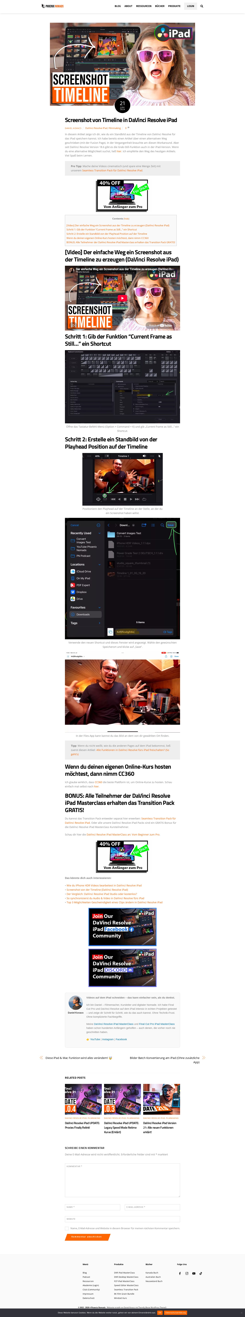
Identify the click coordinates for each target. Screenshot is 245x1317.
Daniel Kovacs (73, 128)
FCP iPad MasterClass (124, 1281)
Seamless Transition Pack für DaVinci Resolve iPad (112, 170)
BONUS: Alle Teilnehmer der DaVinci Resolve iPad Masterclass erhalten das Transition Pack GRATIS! (120, 242)
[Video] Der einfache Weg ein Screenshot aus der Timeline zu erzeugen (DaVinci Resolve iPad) (117, 225)
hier (119, 151)
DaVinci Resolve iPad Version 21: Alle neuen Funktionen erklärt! (159, 1127)
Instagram (108, 1039)
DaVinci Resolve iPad (96, 128)
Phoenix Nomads (98, 1307)
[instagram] (187, 1273)
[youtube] (194, 1273)
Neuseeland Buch (154, 1281)
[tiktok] (201, 1273)
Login (190, 6)
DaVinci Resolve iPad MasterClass (113, 1024)
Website (71, 1219)
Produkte (174, 6)
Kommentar (74, 1166)
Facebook (121, 1039)
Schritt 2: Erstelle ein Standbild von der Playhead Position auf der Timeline (106, 233)
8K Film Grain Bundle (124, 1293)
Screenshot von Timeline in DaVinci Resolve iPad (121, 119)
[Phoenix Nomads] (52, 7)
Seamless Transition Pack (126, 1289)
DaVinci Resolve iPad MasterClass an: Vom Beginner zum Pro (123, 834)
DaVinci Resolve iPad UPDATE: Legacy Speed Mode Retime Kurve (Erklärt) (121, 1127)
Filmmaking (115, 128)
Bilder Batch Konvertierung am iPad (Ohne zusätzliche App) (164, 1060)
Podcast (86, 1277)
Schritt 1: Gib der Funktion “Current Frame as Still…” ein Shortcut (101, 229)
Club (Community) (91, 1289)
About (128, 6)
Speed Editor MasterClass (126, 1285)
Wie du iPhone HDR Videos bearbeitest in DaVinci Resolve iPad (104, 885)
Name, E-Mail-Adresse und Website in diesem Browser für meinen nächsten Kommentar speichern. (125, 1228)
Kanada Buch (152, 1272)
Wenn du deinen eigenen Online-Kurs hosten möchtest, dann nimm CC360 (107, 238)
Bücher (159, 6)
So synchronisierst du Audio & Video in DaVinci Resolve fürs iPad (105, 898)
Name (71, 1207)
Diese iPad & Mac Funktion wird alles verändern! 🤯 (79, 1058)
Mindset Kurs (120, 1298)
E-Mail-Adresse (135, 1207)
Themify (141, 1307)
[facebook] (180, 1273)
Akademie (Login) (91, 1285)
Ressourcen (143, 6)
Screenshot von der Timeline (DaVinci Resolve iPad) (97, 889)
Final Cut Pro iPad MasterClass (157, 1024)
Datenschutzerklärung (175, 1312)
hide (126, 218)
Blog (118, 6)
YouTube (95, 1039)
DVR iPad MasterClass (124, 1272)
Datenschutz (89, 1298)
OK (160, 1312)
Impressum (88, 1293)
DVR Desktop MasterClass (126, 1277)
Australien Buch (153, 1277)
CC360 (98, 782)
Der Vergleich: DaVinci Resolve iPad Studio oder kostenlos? (102, 894)
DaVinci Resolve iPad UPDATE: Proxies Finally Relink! (82, 1125)
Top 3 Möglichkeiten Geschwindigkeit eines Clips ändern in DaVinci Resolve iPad (114, 902)
